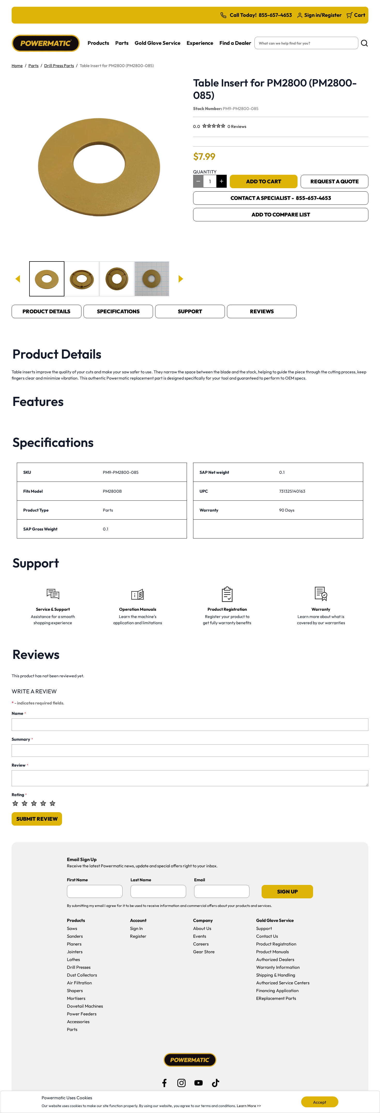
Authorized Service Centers (282, 982)
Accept (319, 1102)
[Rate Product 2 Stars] (24, 803)
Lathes (73, 959)
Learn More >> (249, 1105)
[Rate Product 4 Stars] (43, 803)
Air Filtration (79, 982)
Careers (201, 944)
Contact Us (267, 936)
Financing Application (277, 990)
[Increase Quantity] (221, 181)
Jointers (74, 951)
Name (19, 713)
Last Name (141, 879)
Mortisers (76, 998)
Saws (72, 928)
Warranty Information (278, 967)
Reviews (262, 311)
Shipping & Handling (275, 975)
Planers (74, 944)
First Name (77, 879)
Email (199, 879)
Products (98, 43)
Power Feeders (81, 1013)
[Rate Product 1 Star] (15, 803)
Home (17, 65)
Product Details (46, 311)
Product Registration (276, 944)
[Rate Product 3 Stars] (33, 803)
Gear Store (204, 951)
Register (138, 936)
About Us (202, 928)
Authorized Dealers (275, 959)
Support (190, 311)
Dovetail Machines (85, 1006)
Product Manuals (272, 951)
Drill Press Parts (59, 65)
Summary (22, 739)
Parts (121, 43)
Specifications (118, 311)
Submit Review (37, 819)
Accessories (78, 1021)
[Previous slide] (18, 278)
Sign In (136, 928)
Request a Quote (334, 181)
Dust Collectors (82, 975)
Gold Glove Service (157, 43)
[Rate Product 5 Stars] (52, 803)
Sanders (75, 936)
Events (199, 936)
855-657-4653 (275, 15)
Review (20, 765)
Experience (200, 43)
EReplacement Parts (276, 998)
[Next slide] (180, 278)
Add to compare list (281, 214)
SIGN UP (287, 891)
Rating (19, 794)
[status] (209, 181)
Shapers (75, 990)
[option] (46, 278)
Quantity (205, 172)
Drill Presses (78, 967)
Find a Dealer (235, 43)
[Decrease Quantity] (198, 181)
